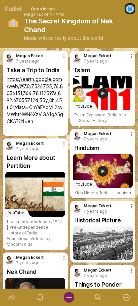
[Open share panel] (11, 297)
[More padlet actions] (126, 297)
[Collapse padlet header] (118, 21)
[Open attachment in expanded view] (103, 243)
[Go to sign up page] (130, 8)
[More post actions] (60, 59)
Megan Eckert (38, 14)
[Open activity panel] (40, 297)
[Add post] (69, 297)
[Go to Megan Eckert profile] (9, 59)
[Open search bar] (97, 297)
